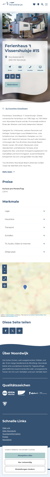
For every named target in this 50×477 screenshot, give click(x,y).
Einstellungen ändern (25, 469)
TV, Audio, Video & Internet (18, 244)
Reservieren (12, 85)
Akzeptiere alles (25, 455)
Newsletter (7, 440)
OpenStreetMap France (12, 316)
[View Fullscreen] (4, 278)
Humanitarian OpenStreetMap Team (37, 315)
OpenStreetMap (10, 315)
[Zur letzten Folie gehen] (6, 25)
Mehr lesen (7, 172)
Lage (7, 211)
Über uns (6, 428)
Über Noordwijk (9, 431)
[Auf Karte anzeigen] (4, 285)
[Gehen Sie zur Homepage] (12, 4)
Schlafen (9, 235)
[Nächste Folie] (44, 25)
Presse (5, 437)
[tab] (20, 36)
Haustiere (9, 219)
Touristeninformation (11, 434)
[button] (25, 287)
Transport (9, 227)
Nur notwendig (25, 462)
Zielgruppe (10, 252)
